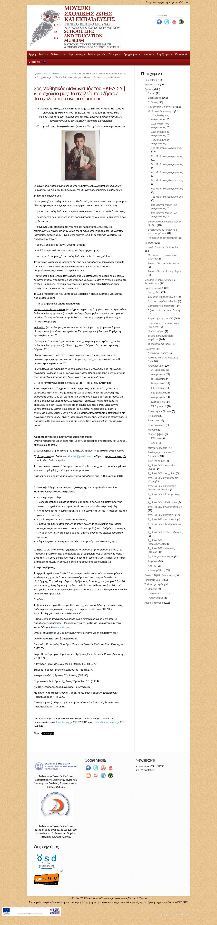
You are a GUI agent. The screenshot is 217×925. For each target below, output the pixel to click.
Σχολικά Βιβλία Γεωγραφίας (160, 575)
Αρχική (37, 73)
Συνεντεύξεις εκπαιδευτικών (163, 263)
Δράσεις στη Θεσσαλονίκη (162, 301)
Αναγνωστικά (155, 365)
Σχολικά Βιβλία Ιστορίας (161, 514)
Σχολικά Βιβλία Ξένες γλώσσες (165, 532)
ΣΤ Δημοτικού (158, 406)
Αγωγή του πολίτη (158, 353)
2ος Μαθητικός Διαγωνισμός (167, 156)
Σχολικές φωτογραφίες (160, 556)
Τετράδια (153, 561)
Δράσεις (149, 89)
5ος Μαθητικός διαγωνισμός (167, 180)
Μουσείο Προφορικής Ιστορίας (161, 247)
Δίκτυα (151, 93)
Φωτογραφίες (155, 597)
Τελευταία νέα (152, 579)
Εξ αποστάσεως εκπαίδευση (164, 310)
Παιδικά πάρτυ (156, 331)
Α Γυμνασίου (158, 369)
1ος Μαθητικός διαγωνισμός (167, 147)
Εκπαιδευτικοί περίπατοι (161, 305)
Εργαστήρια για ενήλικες (162, 106)
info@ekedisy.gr (63, 722)
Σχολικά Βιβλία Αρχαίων (161, 473)
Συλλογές (149, 348)
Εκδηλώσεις (154, 97)
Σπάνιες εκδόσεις (157, 447)
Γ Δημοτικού (158, 392)
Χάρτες (152, 565)
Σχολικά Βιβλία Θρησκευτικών (165, 506)
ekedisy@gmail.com (79, 456)
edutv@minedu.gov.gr (107, 722)
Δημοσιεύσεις (151, 84)
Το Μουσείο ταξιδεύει (159, 343)
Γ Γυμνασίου (158, 388)
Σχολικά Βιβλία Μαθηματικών (164, 524)
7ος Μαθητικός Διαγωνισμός (167, 196)
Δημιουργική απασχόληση (162, 296)
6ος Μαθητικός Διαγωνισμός (167, 188)
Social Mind (184, 914)
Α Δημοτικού (158, 374)
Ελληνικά (156, 438)
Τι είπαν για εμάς (153, 584)
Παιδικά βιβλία (156, 434)
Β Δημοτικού (158, 383)
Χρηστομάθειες (156, 570)
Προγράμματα (152, 288)
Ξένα (154, 442)
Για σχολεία (154, 292)
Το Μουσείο (150, 589)
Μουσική (152, 429)
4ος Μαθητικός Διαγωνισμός (167, 172)
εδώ (62, 460)
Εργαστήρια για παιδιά (160, 318)
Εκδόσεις (149, 242)
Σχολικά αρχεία (156, 460)
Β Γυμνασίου (158, 378)
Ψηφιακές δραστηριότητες (162, 237)
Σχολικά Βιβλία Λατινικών (162, 519)
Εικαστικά (153, 420)
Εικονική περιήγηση (159, 593)
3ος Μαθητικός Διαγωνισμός (60, 73)
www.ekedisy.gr (61, 627)
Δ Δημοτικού (158, 397)
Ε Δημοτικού (158, 401)
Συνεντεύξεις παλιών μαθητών (165, 271)
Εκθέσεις (153, 102)
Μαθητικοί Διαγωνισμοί (160, 111)
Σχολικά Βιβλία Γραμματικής (164, 494)
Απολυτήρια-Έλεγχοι (159, 411)
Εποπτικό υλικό (156, 425)
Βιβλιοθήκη (150, 79)
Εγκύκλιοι (153, 415)
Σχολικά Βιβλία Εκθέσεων (162, 502)
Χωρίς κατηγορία (154, 602)
